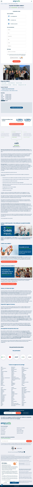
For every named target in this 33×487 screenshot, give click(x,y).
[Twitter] (20, 452)
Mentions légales (19, 429)
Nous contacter (3, 431)
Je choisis (5, 482)
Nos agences (3, 430)
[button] (2, 485)
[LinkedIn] (22, 452)
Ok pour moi (14, 482)
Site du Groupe (3, 429)
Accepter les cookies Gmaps (16, 107)
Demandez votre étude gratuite (16, 124)
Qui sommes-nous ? (4, 427)
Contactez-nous (16, 61)
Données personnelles (20, 430)
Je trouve (18, 412)
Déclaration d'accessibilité (21, 427)
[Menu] (1, 1)
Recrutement (3, 434)
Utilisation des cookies (20, 431)
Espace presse (3, 433)
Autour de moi (25, 412)
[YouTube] (24, 452)
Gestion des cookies (20, 433)
